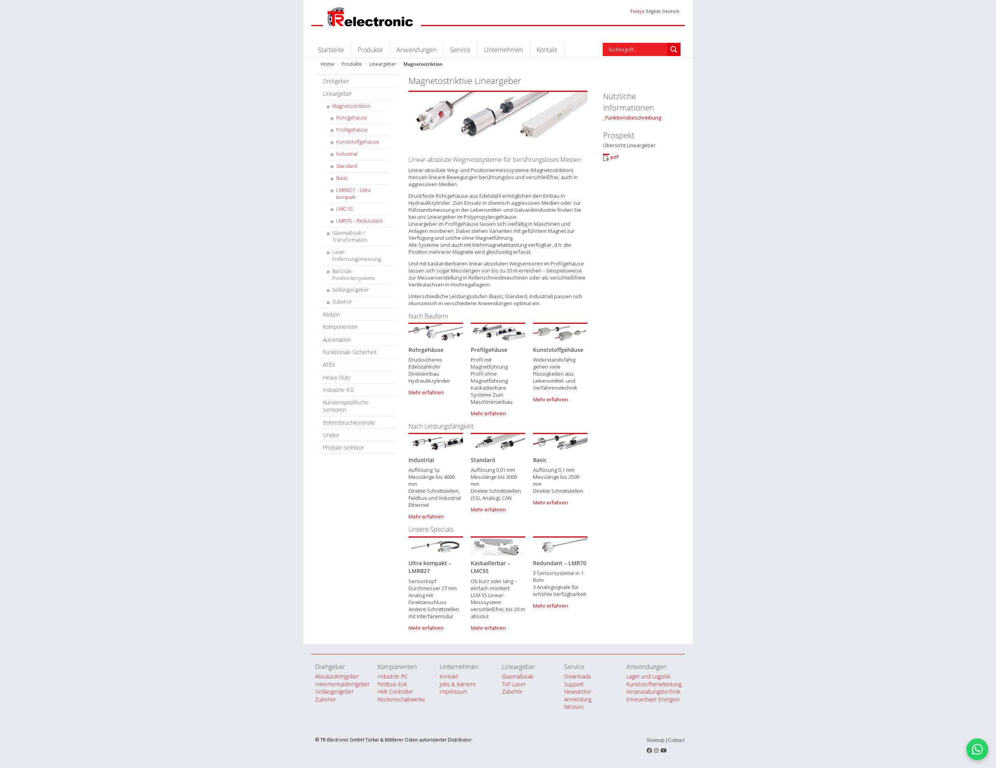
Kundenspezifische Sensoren (345, 406)
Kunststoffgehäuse (357, 142)
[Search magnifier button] (673, 49)
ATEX (329, 364)
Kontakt (547, 50)
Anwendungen (416, 50)
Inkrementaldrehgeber (342, 684)
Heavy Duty (336, 377)
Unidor (331, 435)
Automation (337, 339)
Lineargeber (382, 64)
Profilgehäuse (352, 130)
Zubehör (342, 302)
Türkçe (637, 11)
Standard (346, 166)
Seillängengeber (350, 289)
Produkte (370, 50)
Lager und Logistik (648, 676)
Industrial (347, 154)
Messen (574, 706)
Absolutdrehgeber (337, 676)
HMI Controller (395, 691)
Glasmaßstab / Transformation (350, 236)
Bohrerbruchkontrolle (349, 422)
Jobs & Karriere (458, 684)
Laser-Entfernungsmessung (356, 255)
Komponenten (340, 326)
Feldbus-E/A (392, 684)
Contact (676, 740)
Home (327, 64)
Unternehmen (503, 50)
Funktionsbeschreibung (633, 117)
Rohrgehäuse (351, 117)
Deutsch (670, 11)
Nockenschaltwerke (401, 699)
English (653, 11)
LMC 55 (344, 209)
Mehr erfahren (426, 392)
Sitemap (656, 740)
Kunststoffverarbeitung (654, 684)
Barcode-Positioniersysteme (353, 274)
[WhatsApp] (977, 749)
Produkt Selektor (343, 447)
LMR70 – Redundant (359, 221)
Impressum (453, 691)
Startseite (331, 50)
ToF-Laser (514, 684)
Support (574, 684)
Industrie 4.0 (338, 390)
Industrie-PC (392, 676)
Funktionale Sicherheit (350, 352)
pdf (614, 156)
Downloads (577, 676)
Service (460, 50)
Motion (331, 314)
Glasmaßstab (517, 676)
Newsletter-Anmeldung (578, 695)
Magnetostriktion (351, 106)
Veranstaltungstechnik (653, 691)
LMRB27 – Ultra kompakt (353, 193)
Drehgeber (336, 81)
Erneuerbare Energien (653, 699)
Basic (342, 178)
